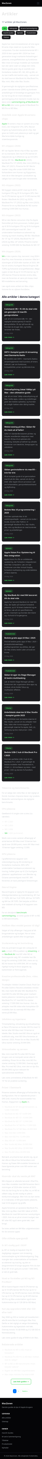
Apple (4, 123)
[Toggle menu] (38, 3)
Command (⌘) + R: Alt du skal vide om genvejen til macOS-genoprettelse (20, 312)
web (3, 951)
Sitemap (5, 1421)
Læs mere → (9, 337)
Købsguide (13, 28)
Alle (4, 28)
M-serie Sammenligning (29, 28)
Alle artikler (6, 1418)
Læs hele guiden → (21, 1381)
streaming (32, 951)
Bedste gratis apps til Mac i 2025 (19, 637)
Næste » (25, 1391)
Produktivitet (31, 33)
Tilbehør (6, 37)
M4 (3, 256)
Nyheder (20, 33)
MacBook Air (20, 160)
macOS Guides (8, 33)
